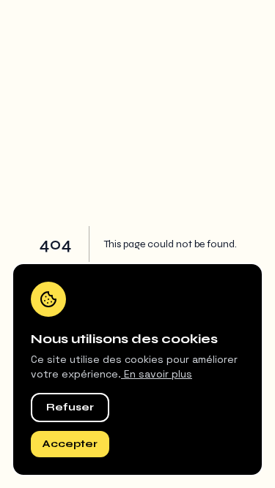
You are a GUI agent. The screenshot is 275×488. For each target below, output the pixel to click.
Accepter (70, 444)
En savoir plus (156, 373)
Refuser (70, 407)
